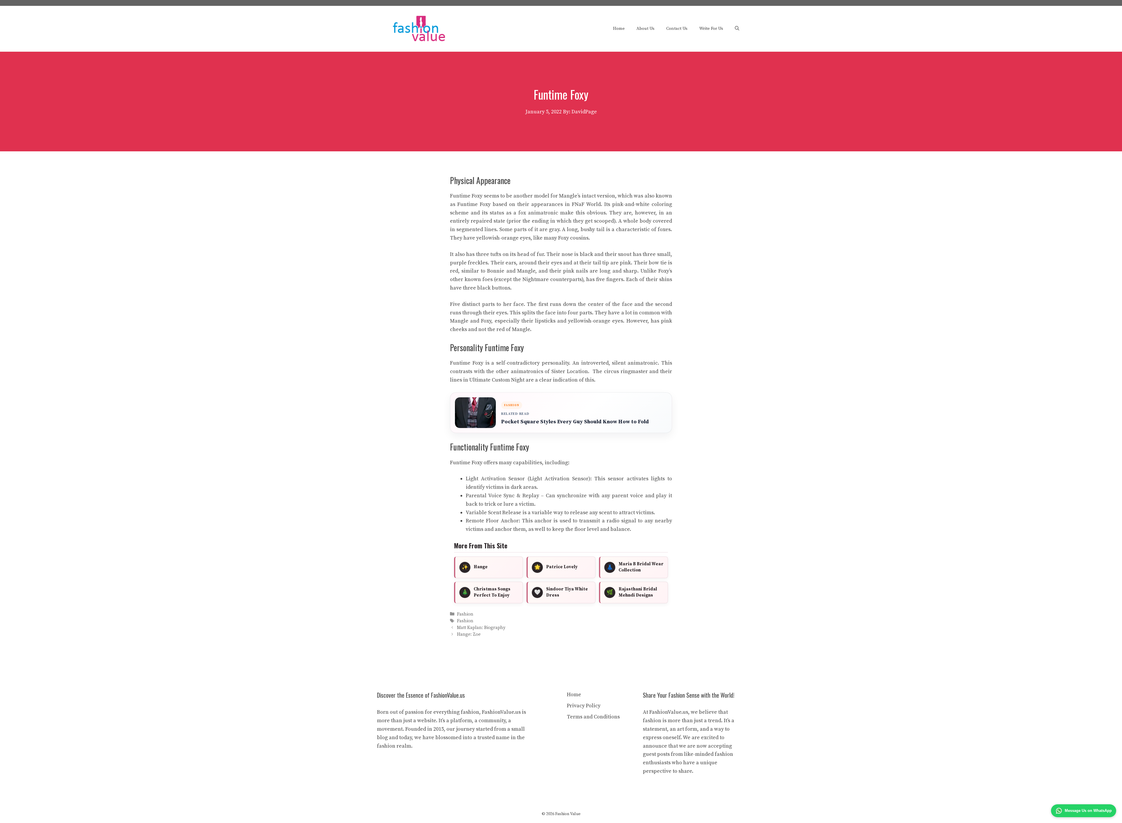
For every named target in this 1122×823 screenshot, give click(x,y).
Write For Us (711, 28)
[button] (737, 28)
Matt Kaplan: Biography (481, 627)
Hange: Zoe (469, 634)
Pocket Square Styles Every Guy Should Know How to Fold (575, 421)
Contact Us (677, 28)
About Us (645, 28)
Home (619, 28)
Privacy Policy (583, 705)
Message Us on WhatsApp (1088, 810)
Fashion (465, 614)
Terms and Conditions (593, 716)
